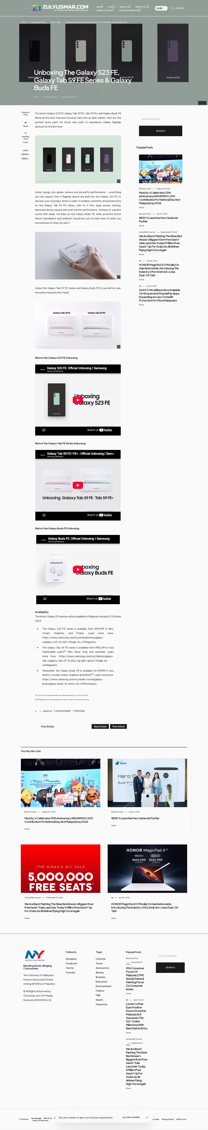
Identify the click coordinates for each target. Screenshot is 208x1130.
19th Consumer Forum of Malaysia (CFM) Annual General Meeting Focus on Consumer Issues (135, 978)
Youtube (70, 972)
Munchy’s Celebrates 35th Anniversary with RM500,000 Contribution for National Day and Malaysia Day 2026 (159, 198)
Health (99, 999)
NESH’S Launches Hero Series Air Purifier (135, 818)
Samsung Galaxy (38, 22)
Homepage (36, 1118)
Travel (99, 963)
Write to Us (142, 7)
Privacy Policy (105, 10)
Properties (101, 1004)
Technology (55, 22)
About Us (125, 7)
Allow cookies (131, 1117)
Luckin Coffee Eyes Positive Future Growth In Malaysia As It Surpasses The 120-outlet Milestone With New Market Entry (136, 1016)
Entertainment (103, 986)
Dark (160, 8)
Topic (111, 7)
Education (101, 981)
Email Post (47, 711)
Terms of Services (130, 10)
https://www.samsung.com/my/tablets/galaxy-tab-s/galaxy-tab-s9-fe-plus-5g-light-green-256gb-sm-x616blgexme (78, 661)
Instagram (71, 958)
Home (100, 7)
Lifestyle (101, 958)
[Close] (147, 1117)
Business (100, 977)
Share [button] (36, 97)
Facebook (71, 963)
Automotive (102, 968)
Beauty (100, 972)
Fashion (100, 990)
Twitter (70, 968)
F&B (98, 995)
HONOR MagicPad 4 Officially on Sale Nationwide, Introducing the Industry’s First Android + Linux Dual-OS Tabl (159, 270)
